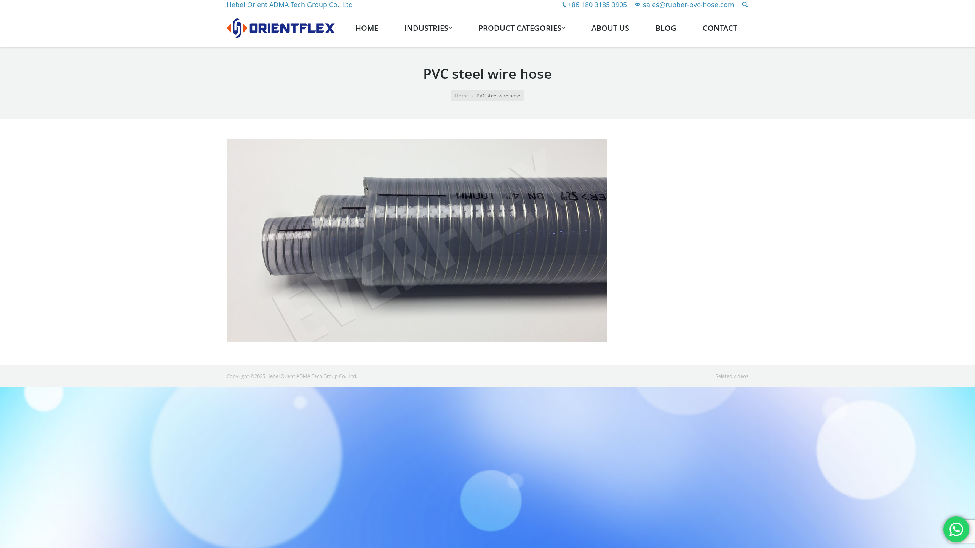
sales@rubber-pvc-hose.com (688, 4)
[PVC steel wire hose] (487, 240)
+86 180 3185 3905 (597, 4)
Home (462, 95)
